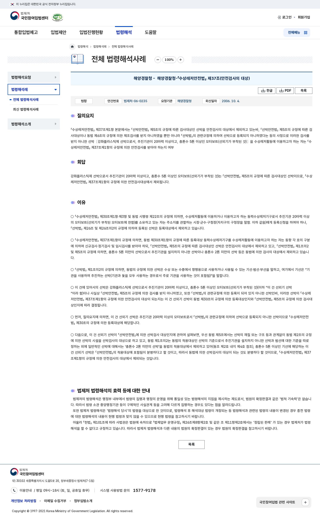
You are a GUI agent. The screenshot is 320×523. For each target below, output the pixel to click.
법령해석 (124, 32)
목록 (304, 90)
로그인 (286, 17)
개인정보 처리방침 (23, 501)
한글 (269, 90)
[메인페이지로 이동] (29, 16)
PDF (288, 90)
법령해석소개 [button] (21, 124)
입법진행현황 (91, 32)
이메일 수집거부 (55, 501)
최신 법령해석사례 (26, 109)
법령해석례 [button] (19, 89)
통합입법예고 (26, 32)
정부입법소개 (83, 501)
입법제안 (58, 32)
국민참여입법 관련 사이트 (277, 502)
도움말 (151, 32)
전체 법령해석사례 (26, 100)
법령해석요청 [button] (21, 77)
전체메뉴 (294, 32)
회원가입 (304, 17)
